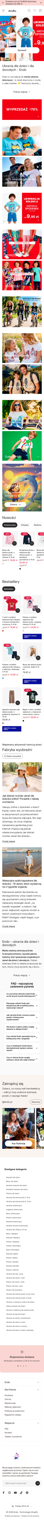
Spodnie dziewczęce (14, 1205)
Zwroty (8, 1399)
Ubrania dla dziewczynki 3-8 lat (18, 1197)
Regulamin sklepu (13, 1415)
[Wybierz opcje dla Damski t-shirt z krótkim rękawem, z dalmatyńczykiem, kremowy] (7, 1137)
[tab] (9, 524)
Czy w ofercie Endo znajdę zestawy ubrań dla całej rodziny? (20, 1058)
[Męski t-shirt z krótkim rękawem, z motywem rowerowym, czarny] (32, 696)
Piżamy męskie (11, 1258)
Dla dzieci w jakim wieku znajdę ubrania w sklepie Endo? (20, 1028)
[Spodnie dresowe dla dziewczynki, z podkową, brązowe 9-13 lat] (11, 696)
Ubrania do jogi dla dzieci (15, 1314)
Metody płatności (13, 1407)
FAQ (6, 1429)
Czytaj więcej (8, 841)
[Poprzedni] (3, 2)
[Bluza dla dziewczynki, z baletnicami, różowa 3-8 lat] (10, 539)
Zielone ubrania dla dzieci (15, 1306)
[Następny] (40, 2)
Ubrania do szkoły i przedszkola (18, 1318)
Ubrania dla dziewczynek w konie (18, 1298)
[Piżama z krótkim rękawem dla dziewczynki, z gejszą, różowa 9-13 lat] (32, 604)
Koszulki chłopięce (13, 1238)
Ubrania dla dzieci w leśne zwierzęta (20, 1330)
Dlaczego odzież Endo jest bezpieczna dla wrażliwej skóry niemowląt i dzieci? (20, 1005)
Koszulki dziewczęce (14, 1221)
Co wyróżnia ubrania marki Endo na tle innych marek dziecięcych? (21, 995)
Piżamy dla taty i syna (14, 1286)
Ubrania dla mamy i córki (15, 1278)
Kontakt (8, 1432)
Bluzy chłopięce (12, 1234)
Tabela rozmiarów (13, 1436)
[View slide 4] (26, 1366)
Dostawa (9, 1395)
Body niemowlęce (12, 1250)
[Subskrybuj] (37, 1483)
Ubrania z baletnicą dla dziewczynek (20, 1310)
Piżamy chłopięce (12, 1242)
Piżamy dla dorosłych (14, 1290)
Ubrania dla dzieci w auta (15, 1322)
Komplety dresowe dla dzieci (17, 1189)
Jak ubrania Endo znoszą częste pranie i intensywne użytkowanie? (20, 1017)
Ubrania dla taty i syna (14, 1274)
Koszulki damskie (12, 1266)
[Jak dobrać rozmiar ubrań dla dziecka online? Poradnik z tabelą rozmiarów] (22, 777)
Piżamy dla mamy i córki (15, 1282)
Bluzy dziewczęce (13, 1213)
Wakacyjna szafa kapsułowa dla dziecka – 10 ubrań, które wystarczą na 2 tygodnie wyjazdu (21, 883)
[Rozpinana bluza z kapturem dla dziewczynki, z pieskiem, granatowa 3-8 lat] (27, 539)
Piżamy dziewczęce (13, 1218)
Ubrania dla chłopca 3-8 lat (16, 1230)
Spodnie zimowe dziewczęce (17, 1226)
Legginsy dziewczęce (14, 1209)
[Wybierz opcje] (14, 543)
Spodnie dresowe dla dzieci (16, 1185)
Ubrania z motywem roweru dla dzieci (20, 1302)
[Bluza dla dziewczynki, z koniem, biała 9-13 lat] (32, 651)
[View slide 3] (23, 1366)
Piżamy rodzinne (12, 1270)
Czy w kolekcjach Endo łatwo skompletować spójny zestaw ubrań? (19, 1048)
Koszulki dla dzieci (13, 1177)
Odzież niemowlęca (13, 1246)
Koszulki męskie (12, 1254)
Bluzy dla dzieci (12, 1181)
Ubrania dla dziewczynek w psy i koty (20, 1294)
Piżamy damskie (12, 1262)
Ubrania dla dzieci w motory (16, 1326)
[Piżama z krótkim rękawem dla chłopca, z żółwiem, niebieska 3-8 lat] (11, 651)
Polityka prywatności (14, 1411)
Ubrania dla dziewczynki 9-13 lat (18, 1201)
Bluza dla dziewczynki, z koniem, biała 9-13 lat (32, 667)
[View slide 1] (18, 1366)
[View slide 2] (20, 1366)
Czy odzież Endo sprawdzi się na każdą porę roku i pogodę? (20, 1037)
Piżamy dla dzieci (12, 1193)
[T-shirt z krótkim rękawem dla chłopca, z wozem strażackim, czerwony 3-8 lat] (11, 604)
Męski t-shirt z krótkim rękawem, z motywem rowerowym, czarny (32, 711)
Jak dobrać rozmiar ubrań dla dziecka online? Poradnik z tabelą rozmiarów (20, 798)
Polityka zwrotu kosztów (30, 1516)
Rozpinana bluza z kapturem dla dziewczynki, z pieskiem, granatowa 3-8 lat (26, 555)
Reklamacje (10, 1403)
